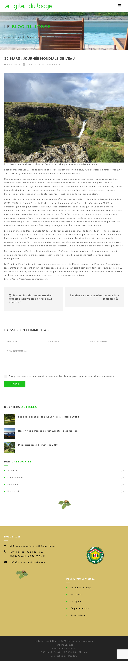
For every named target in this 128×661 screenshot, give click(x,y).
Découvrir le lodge (81, 587)
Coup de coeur (15, 477)
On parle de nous (80, 608)
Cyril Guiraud (14, 64)
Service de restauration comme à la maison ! (94, 297)
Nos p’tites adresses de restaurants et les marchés (48, 430)
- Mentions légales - (64, 644)
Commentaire (52, 64)
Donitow (72, 655)
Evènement (13, 484)
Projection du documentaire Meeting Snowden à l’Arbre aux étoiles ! (30, 299)
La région (76, 601)
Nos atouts (76, 594)
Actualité (12, 470)
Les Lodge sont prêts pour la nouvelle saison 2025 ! (48, 416)
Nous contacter (79, 615)
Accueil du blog (12, 37)
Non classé (13, 491)
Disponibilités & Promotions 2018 (38, 444)
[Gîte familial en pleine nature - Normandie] (28, 6)
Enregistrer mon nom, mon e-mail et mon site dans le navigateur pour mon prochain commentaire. (62, 376)
